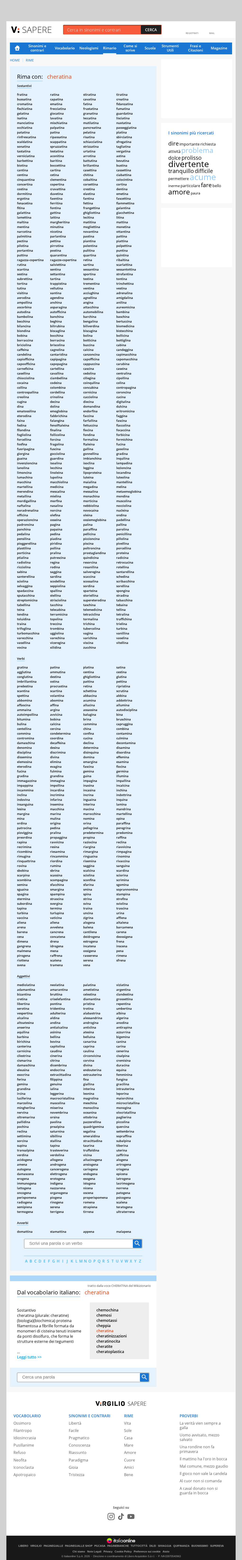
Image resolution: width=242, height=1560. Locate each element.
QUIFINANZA (181, 1546)
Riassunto (77, 1452)
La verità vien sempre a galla (200, 1425)
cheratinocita (108, 1341)
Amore (130, 1452)
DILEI (152, 1546)
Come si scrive (130, 47)
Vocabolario (65, 48)
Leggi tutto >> (29, 1357)
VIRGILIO (36, 1546)
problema (197, 150)
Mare (128, 1445)
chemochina (107, 1310)
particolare (190, 185)
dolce (174, 158)
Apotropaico (24, 1474)
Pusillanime (23, 1445)
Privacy (108, 1551)
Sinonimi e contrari (37, 47)
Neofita (19, 1460)
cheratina (104, 1330)
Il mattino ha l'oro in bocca (203, 1458)
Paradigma (78, 1460)
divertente (188, 164)
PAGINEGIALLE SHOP (78, 1546)
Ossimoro (22, 1423)
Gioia (73, 1467)
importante (189, 144)
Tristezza (76, 1474)
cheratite (104, 1346)
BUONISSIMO (199, 1546)
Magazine (219, 48)
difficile (204, 171)
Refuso (19, 1452)
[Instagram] (111, 1516)
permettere (178, 178)
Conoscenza (79, 1445)
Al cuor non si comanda (201, 1480)
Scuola (150, 48)
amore (179, 192)
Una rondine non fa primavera (197, 1449)
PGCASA (99, 1546)
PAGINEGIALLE (53, 1546)
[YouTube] (131, 1516)
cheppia (103, 1325)
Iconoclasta (23, 1467)
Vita (127, 1423)
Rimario (109, 48)
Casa (128, 1437)
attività (174, 151)
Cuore (129, 1460)
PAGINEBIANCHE (118, 1546)
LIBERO (23, 1546)
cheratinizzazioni (111, 1336)
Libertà (75, 1423)
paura (195, 193)
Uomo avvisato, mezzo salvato (200, 1437)
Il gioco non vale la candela (203, 1473)
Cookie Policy (123, 1551)
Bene (128, 1474)
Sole (128, 1430)
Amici (129, 1467)
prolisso (192, 157)
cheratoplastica (110, 1351)
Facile (74, 1430)
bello (216, 185)
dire (173, 143)
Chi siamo (79, 1551)
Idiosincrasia (24, 1437)
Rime (30, 60)
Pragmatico (79, 1437)
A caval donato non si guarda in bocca (199, 1490)
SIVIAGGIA (164, 1546)
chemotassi (106, 1320)
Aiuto (166, 1551)
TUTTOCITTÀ (139, 1546)
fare (206, 185)
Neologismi (88, 48)
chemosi (104, 1315)
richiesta (208, 144)
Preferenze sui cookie (147, 1551)
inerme (174, 185)
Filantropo (22, 1430)
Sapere (37, 29)
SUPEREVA (217, 1546)
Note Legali (94, 1551)
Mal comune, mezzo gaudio (204, 1466)
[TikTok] (121, 1516)
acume (203, 177)
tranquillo (181, 171)
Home (17, 48)
